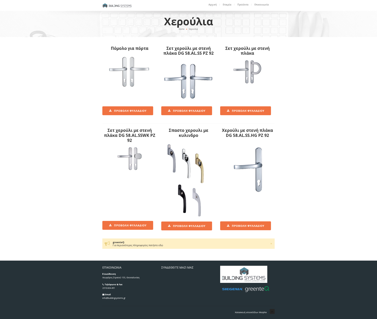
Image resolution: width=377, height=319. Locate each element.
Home (182, 29)
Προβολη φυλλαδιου (130, 111)
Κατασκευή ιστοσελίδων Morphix (251, 312)
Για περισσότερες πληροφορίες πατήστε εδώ (138, 245)
